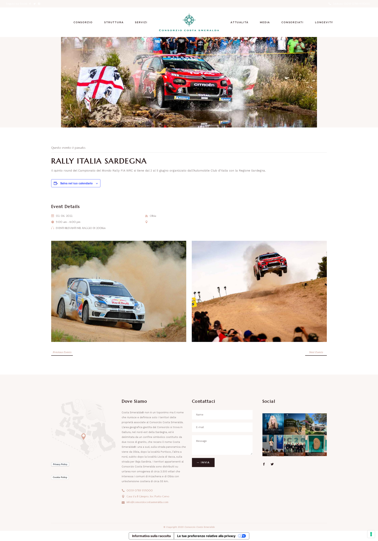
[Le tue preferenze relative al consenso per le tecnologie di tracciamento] (371, 534)
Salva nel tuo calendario (76, 183)
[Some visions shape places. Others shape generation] (294, 424)
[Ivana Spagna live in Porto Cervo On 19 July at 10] (273, 424)
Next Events (316, 352)
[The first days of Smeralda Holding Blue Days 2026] (273, 445)
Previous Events (62, 352)
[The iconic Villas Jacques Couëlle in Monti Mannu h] (316, 424)
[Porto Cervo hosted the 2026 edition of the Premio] (294, 445)
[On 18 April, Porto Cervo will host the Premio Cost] (316, 445)
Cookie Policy (60, 477)
